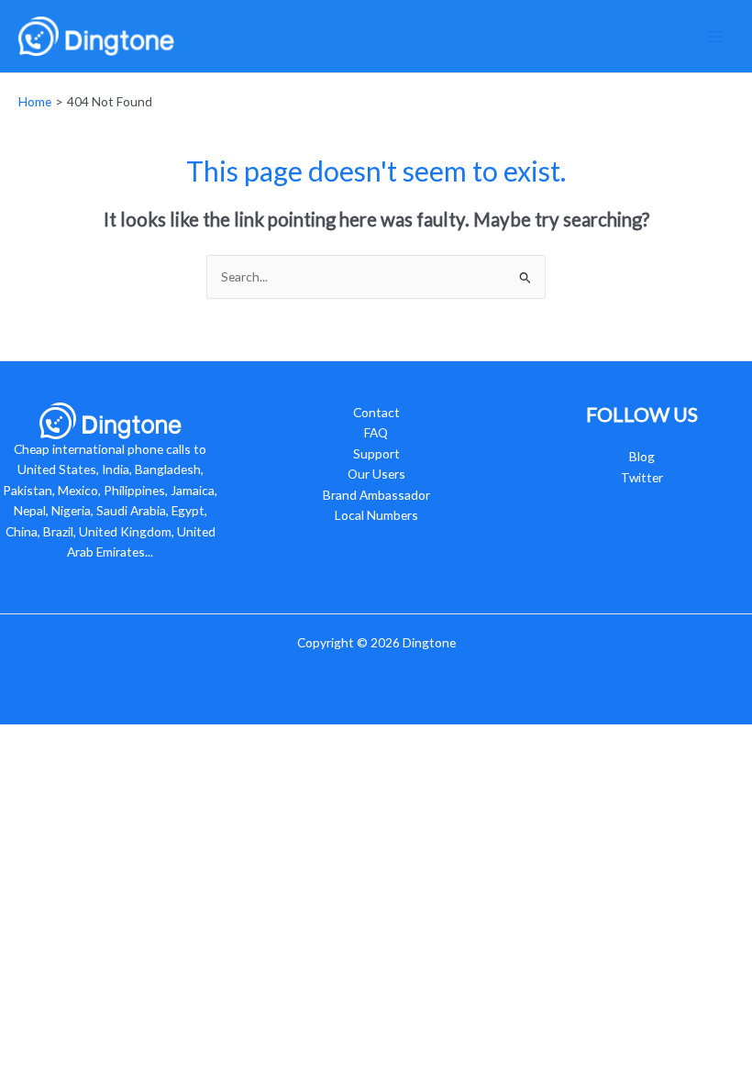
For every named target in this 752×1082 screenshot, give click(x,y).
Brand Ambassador (376, 494)
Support (376, 453)
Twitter (642, 477)
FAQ (376, 432)
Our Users (376, 473)
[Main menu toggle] (716, 36)
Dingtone (429, 642)
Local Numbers (376, 515)
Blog (642, 456)
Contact (376, 412)
